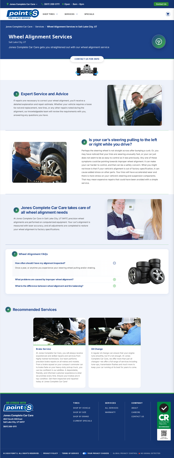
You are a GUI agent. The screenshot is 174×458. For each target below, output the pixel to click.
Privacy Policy (50, 453)
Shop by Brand (81, 416)
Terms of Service (70, 453)
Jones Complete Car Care (19, 26)
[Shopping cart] (168, 14)
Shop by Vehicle (81, 408)
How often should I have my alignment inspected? (40, 263)
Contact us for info (87, 59)
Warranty (110, 412)
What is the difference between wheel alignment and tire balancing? (49, 286)
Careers (135, 412)
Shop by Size (79, 412)
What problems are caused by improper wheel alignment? (44, 279)
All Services (111, 408)
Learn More (60, 332)
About (134, 408)
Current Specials (82, 421)
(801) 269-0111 (52, 4)
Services (39, 26)
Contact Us (137, 416)
